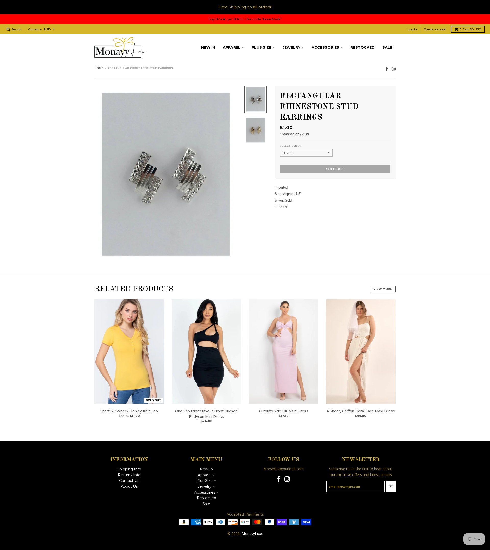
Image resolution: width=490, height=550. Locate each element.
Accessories (204, 492)
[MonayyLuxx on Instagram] (394, 68)
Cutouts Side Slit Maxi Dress (283, 411)
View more (382, 289)
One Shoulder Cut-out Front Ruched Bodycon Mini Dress (206, 413)
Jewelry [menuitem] (291, 47)
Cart (470, 29)
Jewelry (204, 486)
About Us (129, 486)
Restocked (206, 498)
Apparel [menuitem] (231, 47)
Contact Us (129, 480)
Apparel (204, 475)
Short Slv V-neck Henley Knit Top (129, 411)
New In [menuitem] (208, 47)
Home (98, 68)
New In (206, 469)
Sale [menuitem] (387, 47)
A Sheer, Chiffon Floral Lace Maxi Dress (361, 411)
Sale (206, 504)
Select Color (291, 146)
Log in (412, 29)
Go (391, 486)
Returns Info (129, 475)
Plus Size (205, 480)
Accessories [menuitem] (325, 47)
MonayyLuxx (252, 533)
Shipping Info (129, 469)
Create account (435, 29)
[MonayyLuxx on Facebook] (386, 68)
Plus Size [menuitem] (261, 47)
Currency (35, 29)
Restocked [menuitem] (362, 47)
